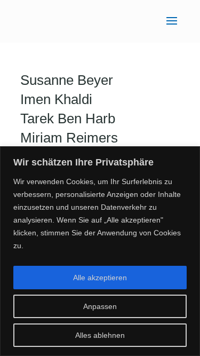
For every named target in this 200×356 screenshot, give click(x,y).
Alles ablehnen (100, 335)
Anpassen (100, 306)
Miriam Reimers (69, 138)
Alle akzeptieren (100, 277)
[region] (100, 251)
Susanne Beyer (66, 80)
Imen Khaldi (56, 99)
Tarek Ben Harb (67, 118)
